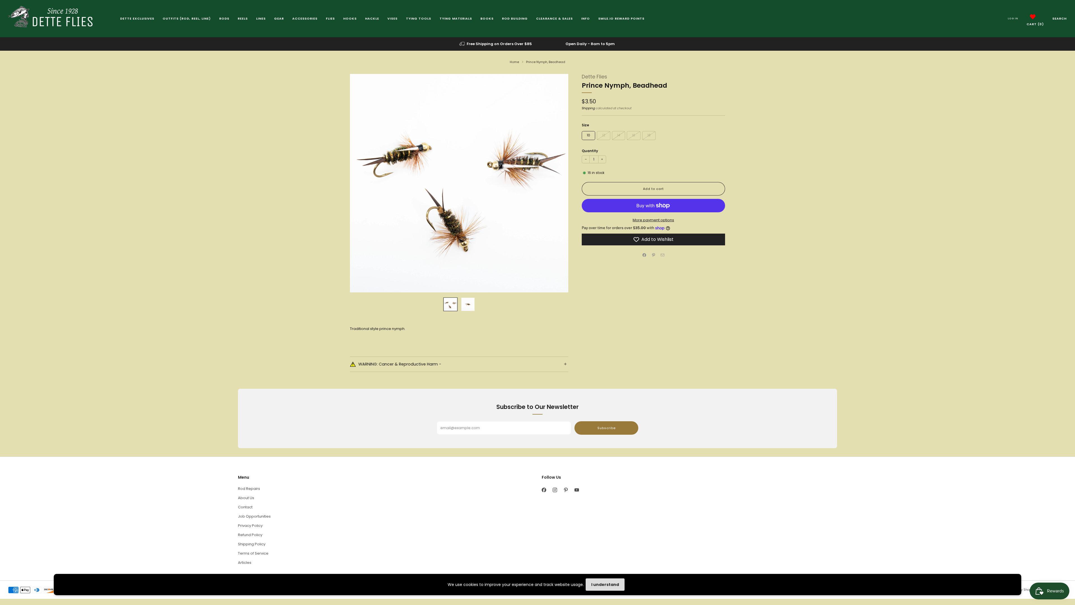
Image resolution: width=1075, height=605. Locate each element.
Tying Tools (418, 18)
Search (1059, 18)
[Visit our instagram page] (554, 490)
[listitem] (496, 44)
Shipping (588, 108)
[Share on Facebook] (644, 255)
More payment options (653, 220)
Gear (279, 18)
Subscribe (606, 428)
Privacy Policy (250, 525)
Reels (243, 18)
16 (633, 135)
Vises (392, 18)
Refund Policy (250, 534)
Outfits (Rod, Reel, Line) (187, 18)
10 (588, 135)
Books (487, 18)
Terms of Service (253, 553)
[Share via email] (662, 255)
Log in (1013, 18)
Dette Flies (594, 76)
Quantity (590, 150)
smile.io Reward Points (621, 18)
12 (603, 135)
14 (618, 135)
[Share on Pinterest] (653, 255)
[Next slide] (557, 183)
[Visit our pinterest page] (565, 490)
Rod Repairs (249, 488)
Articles (244, 562)
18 (649, 135)
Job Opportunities (254, 516)
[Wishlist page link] (1033, 17)
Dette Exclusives (137, 18)
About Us (246, 498)
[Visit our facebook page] (543, 490)
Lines (261, 18)
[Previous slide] (361, 183)
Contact (245, 507)
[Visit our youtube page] (576, 490)
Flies (330, 18)
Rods (224, 18)
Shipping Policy (251, 544)
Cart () (1035, 24)
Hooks (350, 18)
